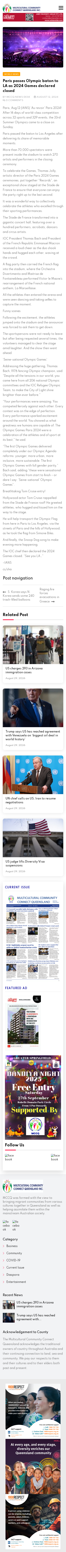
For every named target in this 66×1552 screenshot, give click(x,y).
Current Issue (15, 1267)
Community (14, 1253)
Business (12, 1246)
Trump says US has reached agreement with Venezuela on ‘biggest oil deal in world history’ (33, 735)
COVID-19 (13, 1260)
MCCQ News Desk (18, 97)
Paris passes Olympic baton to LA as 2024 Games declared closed (30, 86)
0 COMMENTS (14, 100)
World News (11, 74)
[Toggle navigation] (61, 7)
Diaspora (12, 1274)
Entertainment (16, 1282)
